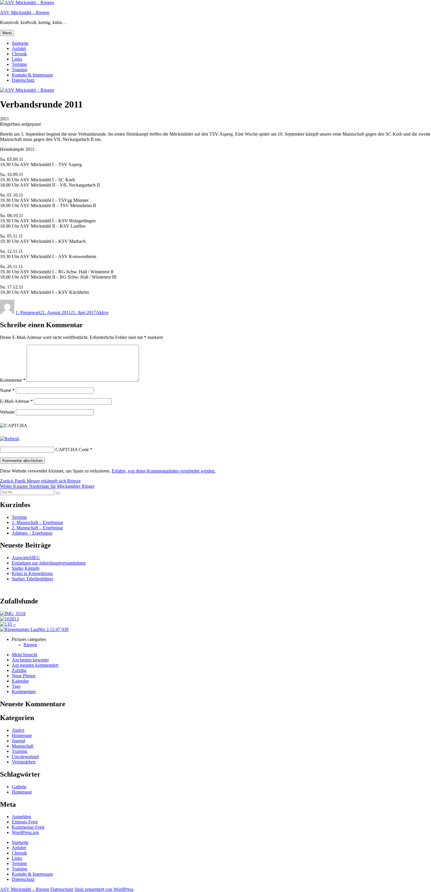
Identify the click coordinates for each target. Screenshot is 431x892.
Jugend (18, 740)
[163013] (9, 618)
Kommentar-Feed (28, 827)
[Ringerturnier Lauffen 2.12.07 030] (34, 629)
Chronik (19, 53)
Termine (19, 64)
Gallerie (19, 786)
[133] (8, 624)
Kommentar (13, 380)
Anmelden (21, 816)
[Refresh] (9, 438)
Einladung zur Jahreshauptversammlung (49, 562)
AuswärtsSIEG (26, 557)
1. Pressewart (28, 312)
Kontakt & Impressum (32, 74)
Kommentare (24, 691)
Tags (16, 686)
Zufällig (19, 670)
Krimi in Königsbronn (32, 573)
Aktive (102, 312)
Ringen (30, 644)
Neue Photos (23, 675)
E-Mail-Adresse (16, 401)
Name (7, 390)
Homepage (22, 735)
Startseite (20, 43)
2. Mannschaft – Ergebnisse (37, 527)
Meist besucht (24, 654)
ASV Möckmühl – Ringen (24, 12)
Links (17, 59)
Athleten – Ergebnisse (32, 533)
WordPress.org (25, 832)
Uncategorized (25, 756)
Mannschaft (22, 745)
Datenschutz (23, 80)
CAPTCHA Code (72, 449)
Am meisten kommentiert (35, 665)
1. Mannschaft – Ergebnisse (37, 522)
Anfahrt (19, 48)
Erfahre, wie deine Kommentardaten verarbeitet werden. (164, 470)
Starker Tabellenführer (32, 578)
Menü (7, 33)
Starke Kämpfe (26, 568)
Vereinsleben (23, 761)
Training (19, 69)
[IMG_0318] (13, 613)
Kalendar (20, 680)
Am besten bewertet (30, 659)
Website (7, 412)
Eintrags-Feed (25, 821)
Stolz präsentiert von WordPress (103, 889)
